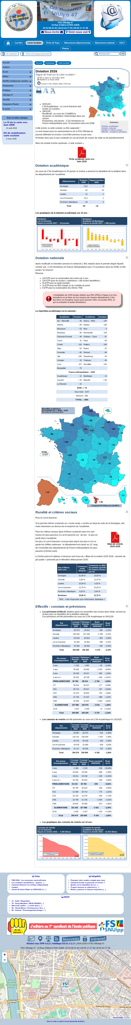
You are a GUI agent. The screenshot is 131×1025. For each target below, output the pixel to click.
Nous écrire (52, 32)
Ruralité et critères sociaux (112, 130)
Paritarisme (50, 63)
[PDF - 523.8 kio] (81, 152)
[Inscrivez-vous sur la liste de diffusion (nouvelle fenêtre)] (112, 19)
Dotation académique (110, 126)
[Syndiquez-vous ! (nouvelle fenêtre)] (19, 19)
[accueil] (65, 10)
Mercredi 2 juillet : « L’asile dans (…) (27, 906)
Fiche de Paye (53, 43)
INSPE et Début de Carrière (15, 81)
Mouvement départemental (77, 43)
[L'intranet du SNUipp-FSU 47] (96, 938)
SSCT (122, 43)
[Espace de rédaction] (83, 938)
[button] (65, 985)
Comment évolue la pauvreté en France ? (88, 883)
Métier (6, 76)
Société (6, 99)
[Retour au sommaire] (127, 165)
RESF (67, 897)
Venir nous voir (78, 32)
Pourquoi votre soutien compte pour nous (88, 880)
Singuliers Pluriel (11, 104)
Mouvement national (105, 43)
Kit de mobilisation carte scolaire (15, 134)
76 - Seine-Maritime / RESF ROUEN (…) (28, 903)
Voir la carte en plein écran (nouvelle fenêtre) (65, 1021)
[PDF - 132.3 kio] (115, 537)
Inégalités (96, 876)
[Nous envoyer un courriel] (30, 938)
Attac (37, 876)
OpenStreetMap (118, 1017)
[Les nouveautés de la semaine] (69, 938)
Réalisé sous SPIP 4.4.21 (39, 943)
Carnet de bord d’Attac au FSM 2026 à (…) (29, 889)
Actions (6, 67)
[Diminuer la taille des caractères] (45, 91)
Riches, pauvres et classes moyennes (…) (88, 889)
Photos (65, 48)
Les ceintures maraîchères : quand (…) (28, 883)
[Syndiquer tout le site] (55, 938)
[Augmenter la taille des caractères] (52, 91)
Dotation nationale (109, 128)
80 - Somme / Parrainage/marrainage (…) (29, 910)
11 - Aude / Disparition (21, 901)
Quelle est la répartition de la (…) (84, 885)
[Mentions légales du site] (47, 938)
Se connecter (11, 54)
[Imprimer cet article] (39, 90)
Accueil (39, 63)
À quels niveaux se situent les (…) (85, 887)
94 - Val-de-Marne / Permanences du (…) (28, 908)
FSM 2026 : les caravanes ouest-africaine (29, 880)
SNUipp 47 (8, 95)
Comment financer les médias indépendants (30, 885)
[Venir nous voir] (39, 938)
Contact (15, 887)
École (5, 72)
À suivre (6, 109)
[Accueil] (8, 43)
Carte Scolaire (34, 43)
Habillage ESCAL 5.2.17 (63, 943)
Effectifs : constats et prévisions (114, 132)
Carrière (19, 43)
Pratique (7, 90)
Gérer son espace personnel (38, 54)
